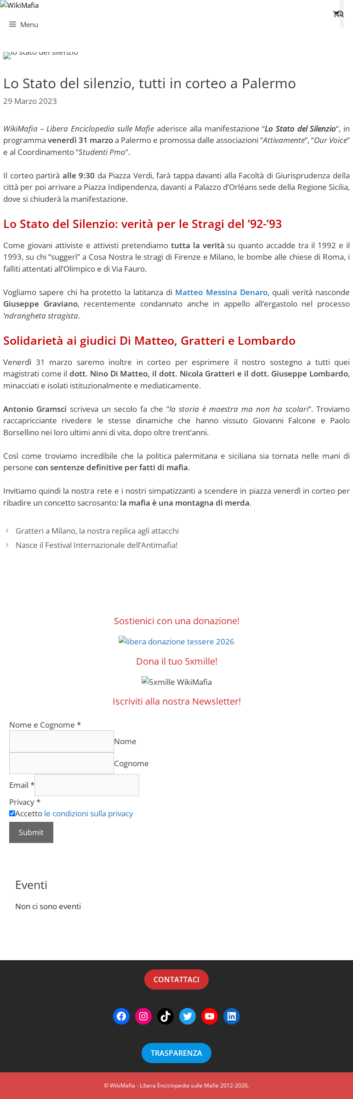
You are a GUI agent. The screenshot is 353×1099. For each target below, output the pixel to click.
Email (21, 785)
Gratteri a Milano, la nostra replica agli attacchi (97, 530)
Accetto (74, 813)
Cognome (131, 763)
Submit (31, 832)
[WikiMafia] (19, 5)
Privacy (24, 802)
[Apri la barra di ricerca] (340, 14)
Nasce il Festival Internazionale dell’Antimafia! (96, 545)
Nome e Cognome (45, 724)
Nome (125, 741)
